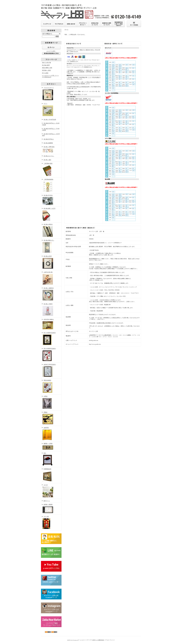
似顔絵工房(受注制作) (50, 364)
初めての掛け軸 (46, 62)
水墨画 (45, 396)
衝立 (45, 453)
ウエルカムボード (49, 87)
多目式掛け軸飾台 (49, 319)
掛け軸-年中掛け (48, 195)
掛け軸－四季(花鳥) (49, 147)
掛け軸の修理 (46, 65)
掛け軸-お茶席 (48, 256)
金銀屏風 (46, 427)
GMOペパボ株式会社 (98, 640)
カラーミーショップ (73, 640)
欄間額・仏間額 (48, 443)
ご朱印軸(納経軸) (48, 179)
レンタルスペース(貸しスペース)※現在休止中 (50, 76)
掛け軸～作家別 (48, 304)
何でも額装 (45, 73)
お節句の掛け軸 (48, 272)
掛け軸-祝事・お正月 (49, 208)
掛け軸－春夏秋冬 (49, 288)
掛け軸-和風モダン (49, 240)
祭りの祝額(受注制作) (50, 332)
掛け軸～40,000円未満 (50, 119)
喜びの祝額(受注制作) (50, 348)
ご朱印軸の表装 (48, 163)
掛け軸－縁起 (47, 159)
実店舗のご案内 (46, 70)
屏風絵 (45, 412)
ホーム (66, 29)
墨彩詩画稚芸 (47, 380)
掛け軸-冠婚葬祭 (48, 143)
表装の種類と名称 (47, 67)
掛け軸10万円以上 (49, 139)
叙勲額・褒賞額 (48, 504)
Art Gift (46, 485)
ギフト (45, 103)
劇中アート (47, 501)
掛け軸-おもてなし (49, 156)
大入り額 (46, 516)
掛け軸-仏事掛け (48, 224)
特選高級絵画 (47, 469)
